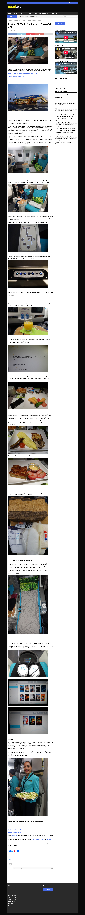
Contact (9, 2)
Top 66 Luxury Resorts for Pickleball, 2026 (64, 116)
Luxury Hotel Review (12, 895)
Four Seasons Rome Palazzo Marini (62, 122)
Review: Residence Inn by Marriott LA (16, 79)
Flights (30, 13)
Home (9, 13)
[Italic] (16, 868)
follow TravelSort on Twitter (38, 839)
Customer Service (11, 891)
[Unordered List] (24, 868)
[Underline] (18, 868)
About (15, 13)
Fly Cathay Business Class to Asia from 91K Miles (65, 128)
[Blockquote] (25, 868)
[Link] (29, 868)
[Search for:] (70, 16)
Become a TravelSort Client (14, 843)
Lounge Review (11, 893)
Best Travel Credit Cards (41, 13)
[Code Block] (27, 868)
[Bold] (14, 868)
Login (10, 859)
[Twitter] (67, 3)
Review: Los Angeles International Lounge (17, 81)
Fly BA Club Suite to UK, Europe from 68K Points (65, 130)
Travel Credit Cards (12, 901)
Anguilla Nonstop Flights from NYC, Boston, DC (65, 101)
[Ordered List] (22, 868)
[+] (33, 868)
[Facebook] (69, 3)
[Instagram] (74, 3)
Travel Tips (10, 905)
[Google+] (77, 3)
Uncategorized (11, 907)
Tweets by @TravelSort (60, 88)
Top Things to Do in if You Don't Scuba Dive (21, 829)
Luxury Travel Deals (12, 897)
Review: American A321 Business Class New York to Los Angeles (22, 73)
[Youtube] (72, 3)
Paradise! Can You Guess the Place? (16, 76)
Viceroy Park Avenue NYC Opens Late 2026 (64, 114)
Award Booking (55, 13)
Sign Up (60, 23)
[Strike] (20, 868)
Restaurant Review (12, 899)
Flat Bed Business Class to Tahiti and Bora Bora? (19, 826)
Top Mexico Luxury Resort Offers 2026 (63, 136)
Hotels (22, 13)
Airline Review (11, 889)
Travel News (10, 903)
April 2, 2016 (12, 30)
